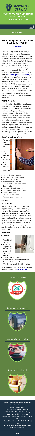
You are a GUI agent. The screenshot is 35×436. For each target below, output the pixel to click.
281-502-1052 (22, 19)
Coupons (23, 416)
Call (18, 433)
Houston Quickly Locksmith (18, 75)
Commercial (24, 414)
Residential (15, 414)
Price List (21, 421)
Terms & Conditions (10, 421)
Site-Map (28, 421)
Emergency (15, 416)
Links (17, 423)
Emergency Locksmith (17, 277)
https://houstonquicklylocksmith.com (17, 409)
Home (14, 32)
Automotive (6, 416)
